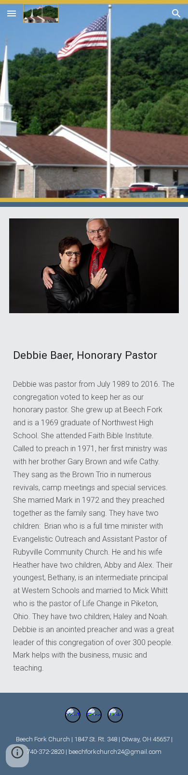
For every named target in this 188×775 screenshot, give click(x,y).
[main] (94, 353)
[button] (11, 13)
